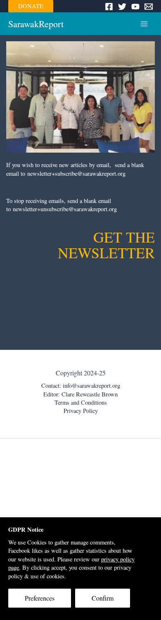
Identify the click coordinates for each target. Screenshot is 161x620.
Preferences (39, 598)
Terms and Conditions (80, 402)
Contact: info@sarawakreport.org (80, 385)
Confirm (103, 598)
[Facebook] (109, 6)
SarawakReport (36, 24)
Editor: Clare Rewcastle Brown (80, 394)
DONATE (30, 6)
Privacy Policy (81, 411)
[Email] (148, 6)
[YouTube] (135, 6)
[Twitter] (122, 6)
